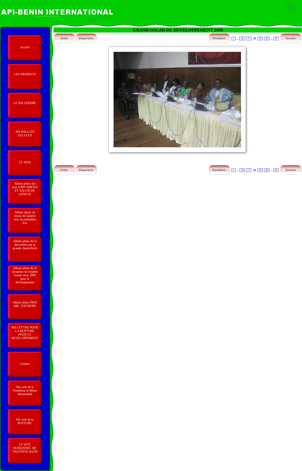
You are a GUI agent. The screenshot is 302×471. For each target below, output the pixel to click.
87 (276, 38)
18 (254, 38)
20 (267, 38)
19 (260, 38)
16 (242, 38)
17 (248, 38)
